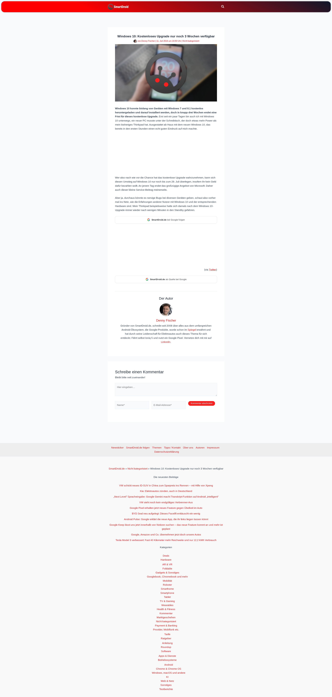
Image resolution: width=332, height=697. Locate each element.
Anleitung (167, 643)
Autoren (200, 447)
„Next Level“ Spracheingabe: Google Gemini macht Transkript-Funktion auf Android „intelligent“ (166, 496)
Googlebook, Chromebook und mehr (167, 576)
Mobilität (167, 580)
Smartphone (167, 593)
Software (166, 651)
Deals (166, 555)
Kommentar (166, 613)
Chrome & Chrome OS (168, 668)
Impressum (213, 447)
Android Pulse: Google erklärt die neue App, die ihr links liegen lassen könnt (166, 519)
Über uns (188, 447)
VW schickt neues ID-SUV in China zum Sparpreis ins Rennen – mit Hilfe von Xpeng (166, 485)
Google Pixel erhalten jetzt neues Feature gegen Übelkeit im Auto (166, 508)
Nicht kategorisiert (191, 41)
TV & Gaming (167, 601)
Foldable (167, 568)
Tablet (167, 597)
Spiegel (192, 329)
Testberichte (166, 689)
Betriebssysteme (167, 660)
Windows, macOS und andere (168, 672)
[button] (222, 7)
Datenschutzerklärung (166, 451)
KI (167, 677)
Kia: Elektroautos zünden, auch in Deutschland (166, 491)
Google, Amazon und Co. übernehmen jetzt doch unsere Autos (166, 534)
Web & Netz (167, 681)
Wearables (167, 605)
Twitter (212, 269)
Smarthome (167, 588)
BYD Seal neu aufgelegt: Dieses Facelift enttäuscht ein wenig (166, 513)
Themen (156, 447)
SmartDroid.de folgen (138, 447)
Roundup (166, 647)
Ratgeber (166, 638)
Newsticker (117, 447)
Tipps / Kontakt (172, 447)
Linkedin (165, 342)
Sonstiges (166, 685)
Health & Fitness (166, 609)
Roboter (167, 584)
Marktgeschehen (166, 617)
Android (168, 664)
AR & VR (167, 564)
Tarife (167, 634)
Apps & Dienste (167, 656)
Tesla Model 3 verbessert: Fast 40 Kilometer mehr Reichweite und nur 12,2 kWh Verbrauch (166, 540)
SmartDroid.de (117, 468)
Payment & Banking (166, 625)
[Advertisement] (166, 153)
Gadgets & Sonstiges (167, 572)
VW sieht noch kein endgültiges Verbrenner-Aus (166, 502)
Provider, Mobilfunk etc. (166, 629)
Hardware (166, 559)
